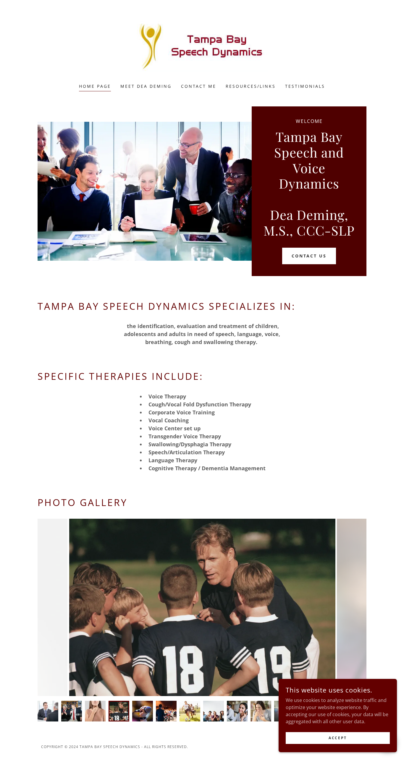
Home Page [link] (95, 86)
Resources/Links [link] (251, 86)
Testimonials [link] (305, 86)
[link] (202, 45)
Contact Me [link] (198, 86)
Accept (338, 737)
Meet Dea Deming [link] (146, 86)
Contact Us (309, 256)
